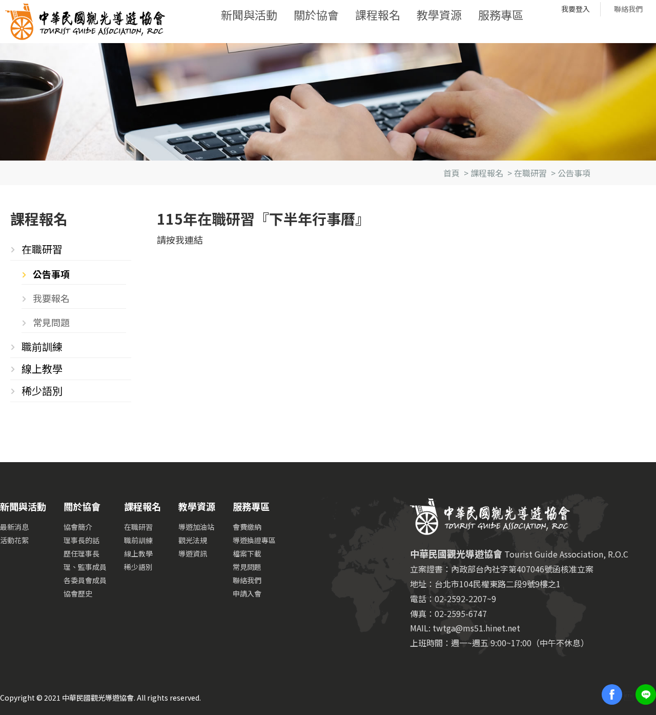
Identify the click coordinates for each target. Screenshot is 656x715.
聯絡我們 (628, 9)
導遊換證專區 (254, 540)
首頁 (451, 173)
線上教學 (42, 368)
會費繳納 (247, 527)
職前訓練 (42, 346)
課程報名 (377, 14)
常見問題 (51, 322)
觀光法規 (192, 540)
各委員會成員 (85, 580)
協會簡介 (78, 527)
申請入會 (247, 593)
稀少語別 (42, 390)
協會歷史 (78, 593)
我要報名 (51, 298)
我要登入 (575, 9)
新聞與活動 (249, 14)
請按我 (170, 239)
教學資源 (439, 14)
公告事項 (574, 173)
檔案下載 (247, 553)
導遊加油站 (196, 527)
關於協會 (316, 14)
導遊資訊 (192, 553)
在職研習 (530, 173)
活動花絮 (14, 540)
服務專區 (500, 14)
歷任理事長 (81, 553)
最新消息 (14, 527)
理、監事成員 (85, 567)
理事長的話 (81, 540)
